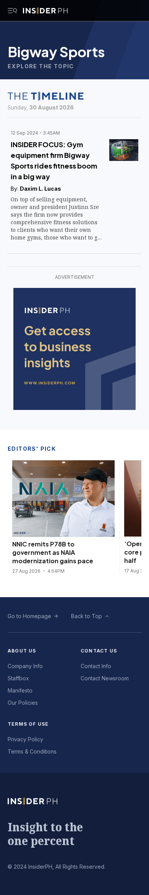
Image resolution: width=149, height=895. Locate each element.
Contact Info (96, 666)
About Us (22, 651)
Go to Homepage (29, 616)
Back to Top (86, 616)
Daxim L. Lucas (40, 188)
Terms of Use (28, 724)
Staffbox (18, 678)
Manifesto (20, 690)
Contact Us (99, 651)
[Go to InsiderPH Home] (45, 10)
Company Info (25, 666)
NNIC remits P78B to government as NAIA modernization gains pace (52, 552)
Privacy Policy (25, 739)
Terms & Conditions (32, 751)
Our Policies (23, 702)
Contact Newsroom (105, 678)
